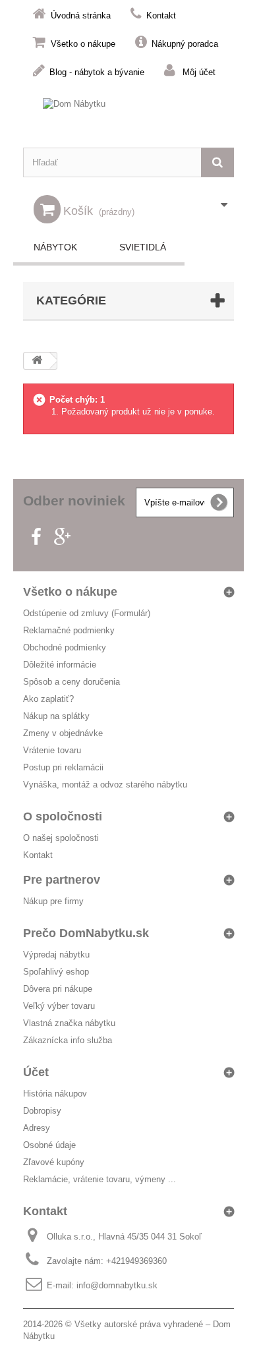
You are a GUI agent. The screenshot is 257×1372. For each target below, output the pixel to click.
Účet (36, 1072)
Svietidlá (142, 247)
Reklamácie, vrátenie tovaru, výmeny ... (99, 1179)
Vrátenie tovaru (52, 750)
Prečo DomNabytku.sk (86, 933)
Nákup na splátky (56, 716)
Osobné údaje (49, 1145)
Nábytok (55, 247)
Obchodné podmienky (64, 647)
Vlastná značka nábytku (69, 1023)
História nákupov (55, 1094)
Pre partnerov (61, 879)
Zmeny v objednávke (63, 733)
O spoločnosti (62, 816)
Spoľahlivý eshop (56, 972)
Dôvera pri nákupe (57, 989)
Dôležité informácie (59, 665)
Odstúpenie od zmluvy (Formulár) (86, 613)
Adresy (36, 1128)
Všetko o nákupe (83, 44)
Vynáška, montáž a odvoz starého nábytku (105, 784)
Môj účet (199, 72)
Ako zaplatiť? (48, 699)
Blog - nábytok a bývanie (96, 72)
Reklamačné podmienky (69, 630)
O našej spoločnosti (61, 838)
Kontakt (161, 15)
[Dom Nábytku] (128, 116)
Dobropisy (42, 1111)
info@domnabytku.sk (116, 1285)
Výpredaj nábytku (56, 954)
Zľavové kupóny (53, 1162)
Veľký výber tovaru (59, 1006)
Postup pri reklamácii (63, 767)
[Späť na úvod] (36, 361)
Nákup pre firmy (53, 901)
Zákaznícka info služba (67, 1040)
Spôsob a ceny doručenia (71, 682)
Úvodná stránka (81, 15)
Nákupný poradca (185, 44)
